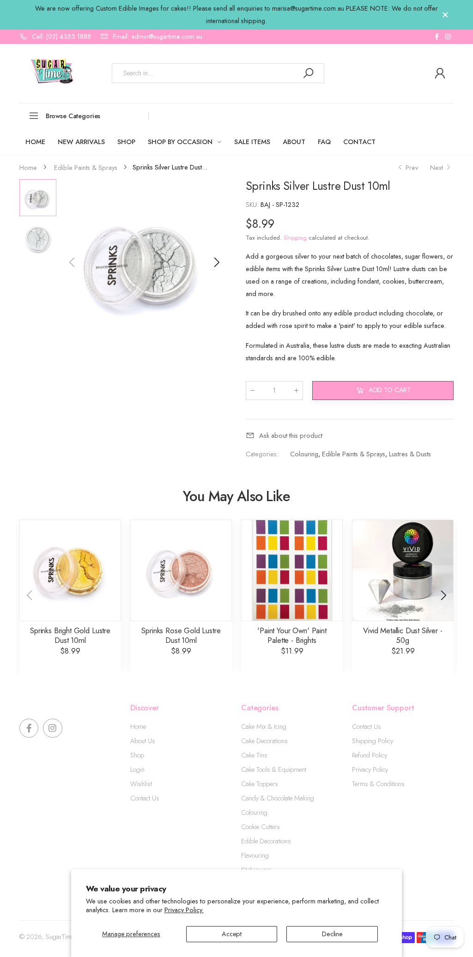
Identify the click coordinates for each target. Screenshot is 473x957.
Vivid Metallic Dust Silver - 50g (402, 635)
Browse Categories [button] (73, 116)
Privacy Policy (370, 769)
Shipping (295, 237)
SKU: (253, 204)
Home (138, 726)
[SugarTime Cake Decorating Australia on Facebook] (436, 36)
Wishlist (141, 783)
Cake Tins (254, 755)
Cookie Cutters (260, 826)
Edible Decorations (266, 841)
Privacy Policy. (184, 910)
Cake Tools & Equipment (273, 769)
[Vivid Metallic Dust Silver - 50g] (402, 570)
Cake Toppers (259, 783)
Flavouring (255, 855)
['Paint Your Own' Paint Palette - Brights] (292, 570)
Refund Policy (369, 755)
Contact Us (144, 798)
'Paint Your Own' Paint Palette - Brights (291, 635)
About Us (142, 740)
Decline (332, 934)
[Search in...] (308, 73)
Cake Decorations (264, 740)
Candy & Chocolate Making (277, 798)
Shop (137, 755)
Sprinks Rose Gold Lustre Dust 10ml (180, 635)
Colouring (304, 454)
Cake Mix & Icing (263, 726)
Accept (232, 934)
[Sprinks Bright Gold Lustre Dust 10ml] (70, 570)
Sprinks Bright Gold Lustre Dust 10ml (70, 635)
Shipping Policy (372, 740)
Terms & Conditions (378, 783)
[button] (216, 262)
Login (137, 769)
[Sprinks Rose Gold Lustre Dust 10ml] (181, 570)
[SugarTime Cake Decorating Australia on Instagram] (448, 36)
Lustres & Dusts (409, 454)
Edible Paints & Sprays (353, 454)
